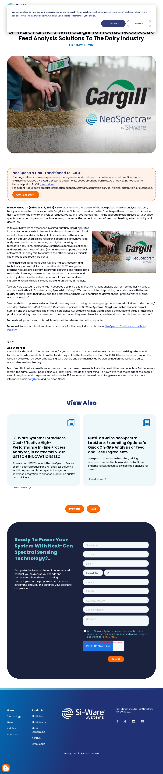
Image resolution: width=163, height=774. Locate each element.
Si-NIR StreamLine (38, 730)
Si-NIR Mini (37, 716)
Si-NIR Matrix (39, 722)
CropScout (38, 744)
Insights (11, 728)
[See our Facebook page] (117, 722)
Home (10, 710)
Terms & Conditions (89, 753)
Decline (139, 23)
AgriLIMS (36, 738)
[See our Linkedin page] (133, 722)
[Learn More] (47, 184)
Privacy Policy (26, 15)
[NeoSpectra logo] (83, 714)
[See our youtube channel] (142, 721)
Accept (113, 23)
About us (12, 734)
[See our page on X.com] (125, 722)
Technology (14, 716)
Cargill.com (34, 379)
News (10, 722)
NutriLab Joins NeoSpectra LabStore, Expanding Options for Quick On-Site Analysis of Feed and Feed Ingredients (118, 445)
